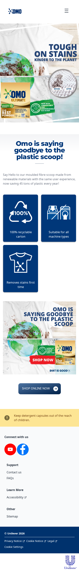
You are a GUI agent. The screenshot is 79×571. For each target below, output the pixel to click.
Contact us (14, 472)
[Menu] (66, 10)
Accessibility (15, 497)
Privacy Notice (13, 541)
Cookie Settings (13, 547)
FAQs (10, 478)
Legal (51, 541)
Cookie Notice (34, 541)
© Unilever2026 (14, 533)
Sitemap (12, 516)
